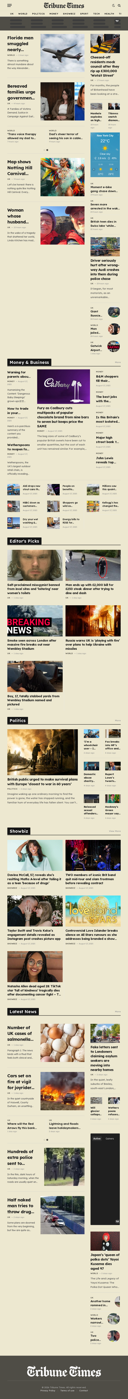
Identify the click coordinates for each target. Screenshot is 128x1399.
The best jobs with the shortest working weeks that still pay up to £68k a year (107, 399)
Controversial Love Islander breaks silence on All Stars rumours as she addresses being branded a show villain (92, 935)
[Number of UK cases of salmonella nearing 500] (62, 1043)
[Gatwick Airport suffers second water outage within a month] (113, 346)
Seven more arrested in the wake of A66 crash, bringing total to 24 (105, 207)
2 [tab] (47, 150)
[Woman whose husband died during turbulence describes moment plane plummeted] (62, 225)
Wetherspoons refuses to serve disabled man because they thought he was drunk (113, 1111)
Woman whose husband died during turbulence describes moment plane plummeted (19, 216)
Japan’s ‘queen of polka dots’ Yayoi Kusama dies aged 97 (105, 1262)
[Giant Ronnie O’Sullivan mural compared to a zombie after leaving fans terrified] (114, 311)
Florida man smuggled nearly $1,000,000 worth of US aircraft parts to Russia (20, 43)
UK (12, 13)
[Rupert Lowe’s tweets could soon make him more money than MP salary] (113, 766)
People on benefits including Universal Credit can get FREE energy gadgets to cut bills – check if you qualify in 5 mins (71, 487)
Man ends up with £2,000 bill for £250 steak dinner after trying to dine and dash (90, 589)
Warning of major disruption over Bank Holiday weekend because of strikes (63, 136)
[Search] (119, 5)
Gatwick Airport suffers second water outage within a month (96, 348)
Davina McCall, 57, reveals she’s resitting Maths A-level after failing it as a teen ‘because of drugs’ (34, 879)
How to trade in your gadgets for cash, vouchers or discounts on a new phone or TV (19, 411)
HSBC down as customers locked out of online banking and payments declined (31, 504)
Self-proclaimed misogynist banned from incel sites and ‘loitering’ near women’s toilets (33, 589)
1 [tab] (44, 150)
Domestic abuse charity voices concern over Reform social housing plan (90, 778)
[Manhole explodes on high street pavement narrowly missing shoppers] (96, 106)
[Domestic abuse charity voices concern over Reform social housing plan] (91, 766)
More (118, 362)
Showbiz (69, 13)
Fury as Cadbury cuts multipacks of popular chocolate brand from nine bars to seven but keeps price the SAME (63, 417)
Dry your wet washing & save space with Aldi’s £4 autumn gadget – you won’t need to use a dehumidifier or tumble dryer (32, 521)
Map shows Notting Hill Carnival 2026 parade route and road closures (20, 167)
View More (115, 831)
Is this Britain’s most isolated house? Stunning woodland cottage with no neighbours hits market (107, 419)
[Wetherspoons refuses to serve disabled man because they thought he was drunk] (114, 1100)
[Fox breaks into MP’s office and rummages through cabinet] (113, 733)
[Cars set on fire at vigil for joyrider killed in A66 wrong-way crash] (62, 1091)
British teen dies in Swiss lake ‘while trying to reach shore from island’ (105, 224)
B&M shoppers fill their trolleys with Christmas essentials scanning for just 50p (107, 378)
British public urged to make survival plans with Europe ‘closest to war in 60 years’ (42, 781)
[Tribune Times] (64, 5)
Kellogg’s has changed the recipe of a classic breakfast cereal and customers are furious (110, 504)
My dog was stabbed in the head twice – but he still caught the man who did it (66, 1126)
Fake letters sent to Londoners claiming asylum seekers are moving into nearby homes (104, 1058)
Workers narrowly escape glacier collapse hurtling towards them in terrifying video (97, 1321)
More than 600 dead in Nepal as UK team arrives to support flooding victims (23, 136)
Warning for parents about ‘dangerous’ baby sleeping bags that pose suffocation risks (19, 374)
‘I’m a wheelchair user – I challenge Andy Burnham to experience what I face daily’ (91, 745)
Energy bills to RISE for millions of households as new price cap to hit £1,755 (71, 521)
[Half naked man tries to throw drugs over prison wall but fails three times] (62, 1215)
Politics (38, 13)
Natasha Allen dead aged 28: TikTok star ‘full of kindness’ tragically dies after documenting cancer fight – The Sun (34, 990)
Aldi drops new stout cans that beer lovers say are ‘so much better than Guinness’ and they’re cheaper (32, 487)
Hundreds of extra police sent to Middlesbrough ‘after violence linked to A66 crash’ (23, 1157)
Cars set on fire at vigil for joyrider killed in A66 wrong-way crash (20, 1081)
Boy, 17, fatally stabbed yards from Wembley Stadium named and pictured (33, 700)
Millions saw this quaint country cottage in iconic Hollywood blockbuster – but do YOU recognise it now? (110, 487)
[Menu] (9, 5)
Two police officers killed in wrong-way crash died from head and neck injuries (97, 1338)
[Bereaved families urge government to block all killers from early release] (62, 101)
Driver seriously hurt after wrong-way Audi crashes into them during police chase (104, 269)
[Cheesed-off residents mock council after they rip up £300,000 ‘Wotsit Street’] (105, 43)
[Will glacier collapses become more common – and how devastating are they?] (96, 1100)
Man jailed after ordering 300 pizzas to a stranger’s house (97, 331)
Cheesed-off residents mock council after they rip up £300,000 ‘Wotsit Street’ (104, 66)
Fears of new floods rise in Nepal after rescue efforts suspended (24, 1126)
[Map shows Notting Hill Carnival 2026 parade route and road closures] (62, 177)
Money (54, 13)
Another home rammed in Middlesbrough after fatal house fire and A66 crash (101, 1303)
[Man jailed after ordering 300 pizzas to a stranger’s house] (114, 329)
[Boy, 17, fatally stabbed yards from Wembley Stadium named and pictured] (35, 676)
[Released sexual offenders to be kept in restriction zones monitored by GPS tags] (91, 798)
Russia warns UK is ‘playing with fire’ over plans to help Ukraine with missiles (93, 645)
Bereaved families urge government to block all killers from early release (21, 92)
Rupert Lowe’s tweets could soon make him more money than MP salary (112, 778)
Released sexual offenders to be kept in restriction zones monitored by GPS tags (90, 810)
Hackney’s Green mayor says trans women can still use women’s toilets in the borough (112, 810)
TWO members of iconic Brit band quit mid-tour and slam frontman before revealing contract (91, 879)
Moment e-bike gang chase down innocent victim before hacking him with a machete (104, 189)
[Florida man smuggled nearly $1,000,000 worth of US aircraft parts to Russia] (62, 53)
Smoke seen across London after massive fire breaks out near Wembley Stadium (31, 645)
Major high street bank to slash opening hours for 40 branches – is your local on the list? (107, 440)
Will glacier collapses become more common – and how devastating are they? (96, 1111)
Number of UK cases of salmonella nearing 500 (20, 1033)
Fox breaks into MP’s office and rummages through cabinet (112, 745)
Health (109, 13)
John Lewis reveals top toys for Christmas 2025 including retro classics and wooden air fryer (108, 460)
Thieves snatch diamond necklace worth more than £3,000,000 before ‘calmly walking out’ (114, 117)
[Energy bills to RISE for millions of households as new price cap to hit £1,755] (53, 523)
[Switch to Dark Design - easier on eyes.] (113, 5)
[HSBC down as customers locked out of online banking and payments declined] (13, 506)
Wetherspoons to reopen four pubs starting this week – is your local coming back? (18, 447)
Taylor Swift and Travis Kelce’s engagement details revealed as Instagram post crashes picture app (34, 935)
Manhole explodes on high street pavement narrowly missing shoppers (96, 117)
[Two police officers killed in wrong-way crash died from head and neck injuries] (113, 1336)
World (23, 13)
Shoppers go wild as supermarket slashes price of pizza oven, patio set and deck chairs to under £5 (71, 504)
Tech (96, 13)
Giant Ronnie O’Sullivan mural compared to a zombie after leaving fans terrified (97, 314)
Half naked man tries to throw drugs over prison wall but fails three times (21, 1206)
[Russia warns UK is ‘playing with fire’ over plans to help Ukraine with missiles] (93, 620)
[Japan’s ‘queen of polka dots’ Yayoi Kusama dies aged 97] (105, 1241)
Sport (84, 13)
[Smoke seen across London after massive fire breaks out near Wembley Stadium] (35, 620)
